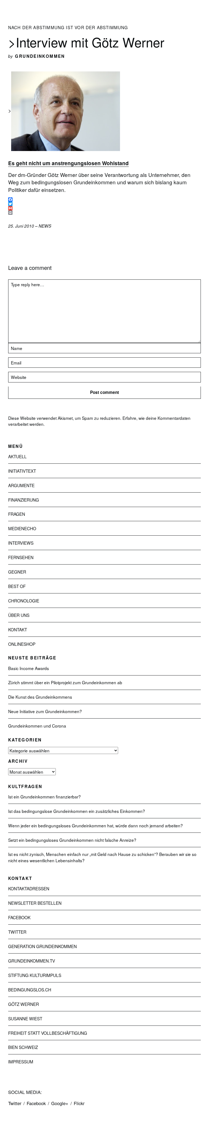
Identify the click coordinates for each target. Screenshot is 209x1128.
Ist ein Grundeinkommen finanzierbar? (44, 797)
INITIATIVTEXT (22, 471)
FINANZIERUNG (23, 500)
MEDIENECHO (22, 528)
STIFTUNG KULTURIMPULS (34, 975)
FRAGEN (16, 514)
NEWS (45, 226)
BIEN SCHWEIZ (23, 1047)
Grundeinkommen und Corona (37, 726)
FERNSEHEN (20, 557)
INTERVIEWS (20, 543)
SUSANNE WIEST (25, 1018)
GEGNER (17, 572)
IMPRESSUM (20, 1061)
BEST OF (17, 586)
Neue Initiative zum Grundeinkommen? (45, 711)
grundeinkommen (40, 56)
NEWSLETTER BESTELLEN (35, 903)
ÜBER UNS (18, 615)
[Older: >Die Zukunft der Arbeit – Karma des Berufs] (19, 240)
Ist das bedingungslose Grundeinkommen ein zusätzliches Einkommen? (76, 811)
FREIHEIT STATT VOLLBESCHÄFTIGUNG (47, 1033)
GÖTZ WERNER (23, 1004)
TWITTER (17, 932)
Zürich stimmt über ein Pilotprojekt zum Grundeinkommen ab (65, 682)
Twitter (14, 1103)
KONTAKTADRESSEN (28, 888)
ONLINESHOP (21, 644)
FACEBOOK (19, 917)
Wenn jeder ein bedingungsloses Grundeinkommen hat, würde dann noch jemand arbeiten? (95, 825)
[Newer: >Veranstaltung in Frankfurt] (9, 240)
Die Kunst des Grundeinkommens (40, 697)
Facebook (36, 1103)
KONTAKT (17, 629)
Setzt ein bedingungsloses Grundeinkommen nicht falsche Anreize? (72, 840)
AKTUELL (17, 456)
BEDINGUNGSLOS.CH (29, 990)
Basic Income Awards (28, 668)
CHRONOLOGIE (23, 601)
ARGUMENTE (21, 485)
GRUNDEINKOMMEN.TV (31, 961)
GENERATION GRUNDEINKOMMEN (42, 946)
